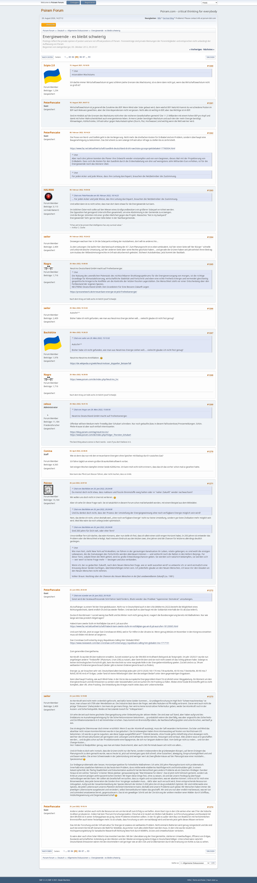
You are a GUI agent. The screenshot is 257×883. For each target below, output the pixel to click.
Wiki (159, 18)
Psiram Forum (52, 10)
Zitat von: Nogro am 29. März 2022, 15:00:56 (92, 409)
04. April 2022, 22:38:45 (78, 451)
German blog (168, 18)
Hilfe (189, 880)
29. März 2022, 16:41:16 (79, 404)
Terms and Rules (199, 880)
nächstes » (208, 49)
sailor (47, 236)
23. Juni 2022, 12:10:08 (78, 696)
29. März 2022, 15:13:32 (79, 308)
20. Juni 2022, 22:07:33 (78, 483)
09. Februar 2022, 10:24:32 (80, 236)
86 (81, 57)
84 (73, 57)
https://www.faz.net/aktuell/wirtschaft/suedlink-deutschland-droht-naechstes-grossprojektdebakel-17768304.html (122, 148)
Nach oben (47, 851)
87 (84, 57)
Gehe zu (175, 863)
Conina (48, 451)
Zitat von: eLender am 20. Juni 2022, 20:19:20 (92, 595)
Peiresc (48, 483)
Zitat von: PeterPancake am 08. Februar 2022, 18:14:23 (96, 195)
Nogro (47, 263)
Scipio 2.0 (49, 65)
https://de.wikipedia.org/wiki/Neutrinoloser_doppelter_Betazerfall (100, 363)
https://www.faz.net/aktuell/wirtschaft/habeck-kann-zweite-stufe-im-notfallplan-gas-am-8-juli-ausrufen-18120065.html (124, 626)
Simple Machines (64, 880)
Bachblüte (50, 332)
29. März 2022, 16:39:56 (79, 374)
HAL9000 (49, 189)
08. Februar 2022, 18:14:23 (80, 132)
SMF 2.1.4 (43, 880)
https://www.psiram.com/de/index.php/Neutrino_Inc (94, 379)
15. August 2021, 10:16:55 (79, 65)
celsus (47, 404)
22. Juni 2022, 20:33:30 (78, 590)
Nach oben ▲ (212, 880)
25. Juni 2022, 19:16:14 (78, 806)
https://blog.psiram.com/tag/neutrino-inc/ (89, 432)
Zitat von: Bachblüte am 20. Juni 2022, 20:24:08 (93, 488)
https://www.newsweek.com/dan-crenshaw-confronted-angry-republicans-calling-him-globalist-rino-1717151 (119, 643)
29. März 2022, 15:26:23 (79, 332)
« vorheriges (195, 49)
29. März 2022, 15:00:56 (79, 263)
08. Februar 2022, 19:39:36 (80, 190)
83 (70, 57)
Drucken (210, 57)
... (67, 57)
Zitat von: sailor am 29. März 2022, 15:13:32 (92, 338)
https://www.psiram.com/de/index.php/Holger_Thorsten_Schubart (100, 435)
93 (89, 57)
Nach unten (47, 57)
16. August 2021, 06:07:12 (79, 102)
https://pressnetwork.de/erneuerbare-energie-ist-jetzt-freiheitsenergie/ (103, 291)
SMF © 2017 (52, 880)
